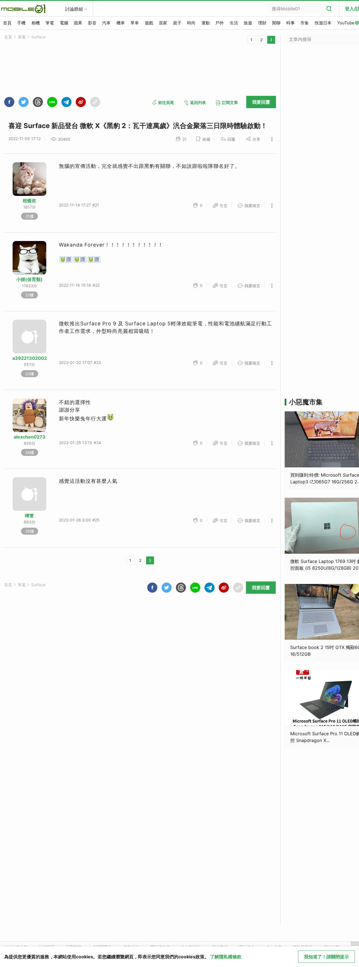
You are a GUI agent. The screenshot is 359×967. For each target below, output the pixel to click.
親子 (177, 22)
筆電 (49, 22)
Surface (38, 36)
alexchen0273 (29, 437)
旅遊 (248, 22)
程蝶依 (29, 200)
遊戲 (149, 22)
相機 (35, 22)
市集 (304, 22)
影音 (92, 22)
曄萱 (29, 515)
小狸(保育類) (29, 279)
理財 (262, 22)
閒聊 (276, 22)
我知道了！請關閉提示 (326, 956)
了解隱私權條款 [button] (225, 956)
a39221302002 (29, 358)
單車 (134, 22)
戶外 (219, 22)
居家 (163, 22)
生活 (234, 22)
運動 (205, 22)
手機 (21, 22)
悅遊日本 (323, 22)
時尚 (191, 22)
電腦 (64, 22)
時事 (290, 22)
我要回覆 (261, 102)
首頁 (7, 22)
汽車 (106, 22)
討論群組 (74, 9)
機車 (120, 22)
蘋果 (78, 22)
